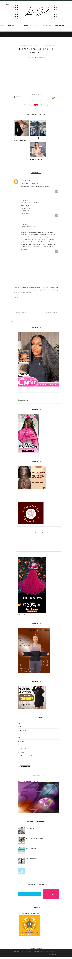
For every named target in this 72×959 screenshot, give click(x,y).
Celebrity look (32, 45)
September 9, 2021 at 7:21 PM (29, 183)
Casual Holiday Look (31, 858)
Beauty (11, 25)
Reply (56, 191)
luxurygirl (26, 180)
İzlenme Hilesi (25, 210)
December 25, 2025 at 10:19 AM (30, 202)
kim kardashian (49, 45)
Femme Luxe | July (36, 159)
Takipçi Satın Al (25, 208)
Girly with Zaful (30, 828)
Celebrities (22, 45)
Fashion (40, 45)
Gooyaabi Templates (49, 952)
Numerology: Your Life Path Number (29, 781)
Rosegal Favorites (31, 869)
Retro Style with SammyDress (34, 838)
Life (19, 737)
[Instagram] (8, 4)
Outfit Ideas (21, 727)
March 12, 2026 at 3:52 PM (28, 226)
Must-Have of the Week (25, 756)
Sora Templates (26, 952)
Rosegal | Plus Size (31, 848)
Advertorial (21, 741)
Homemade (21, 752)
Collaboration (22, 730)
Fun (19, 745)
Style (2, 25)
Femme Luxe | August (37, 138)
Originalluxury (25, 189)
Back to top (53, 954)
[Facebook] (6, 4)
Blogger (39, 948)
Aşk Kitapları (25, 213)
